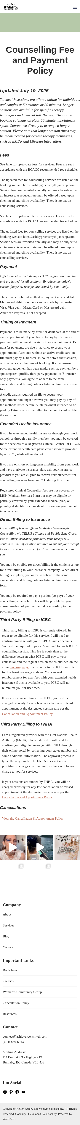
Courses (8, 981)
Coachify (51, 1114)
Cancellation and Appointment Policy (27, 714)
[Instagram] (5, 1092)
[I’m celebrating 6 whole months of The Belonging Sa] (67, 847)
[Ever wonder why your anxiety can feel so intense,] (40, 874)
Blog (6, 936)
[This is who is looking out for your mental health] (40, 847)
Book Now (10, 970)
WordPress (9, 1119)
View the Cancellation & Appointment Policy (32, 818)
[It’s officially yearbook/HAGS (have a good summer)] (12, 874)
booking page (19, 667)
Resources (10, 1014)
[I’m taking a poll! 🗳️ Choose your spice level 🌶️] (12, 847)
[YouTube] (23, 1092)
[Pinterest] (11, 1092)
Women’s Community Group (22, 992)
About (7, 914)
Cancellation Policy (16, 1003)
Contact (8, 947)
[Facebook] (17, 1092)
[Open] (75, 7)
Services (8, 925)
